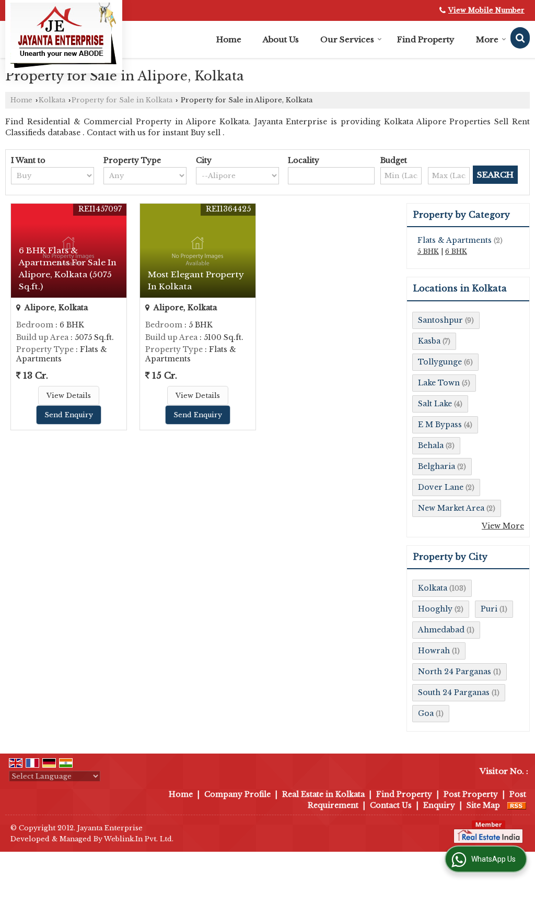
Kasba (429, 341)
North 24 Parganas (454, 671)
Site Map (483, 805)
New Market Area (451, 508)
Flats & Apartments (454, 240)
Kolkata (52, 100)
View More (503, 526)
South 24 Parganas (454, 692)
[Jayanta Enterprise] (63, 35)
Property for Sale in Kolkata (122, 100)
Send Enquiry (68, 415)
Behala (431, 445)
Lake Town (439, 382)
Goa (426, 713)
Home (228, 39)
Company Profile (237, 794)
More (487, 39)
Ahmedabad (441, 629)
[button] (486, 10)
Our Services (347, 39)
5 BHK (428, 251)
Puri (489, 609)
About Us (281, 39)
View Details (68, 395)
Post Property (471, 794)
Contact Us (391, 805)
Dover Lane (440, 487)
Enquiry (439, 805)
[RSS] (516, 805)
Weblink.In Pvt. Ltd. (138, 839)
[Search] (520, 38)
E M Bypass (440, 424)
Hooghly (435, 609)
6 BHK (456, 251)
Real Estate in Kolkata (323, 794)
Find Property (426, 39)
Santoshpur (440, 320)
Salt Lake (435, 403)
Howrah (434, 650)
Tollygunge (440, 362)
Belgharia (436, 466)
